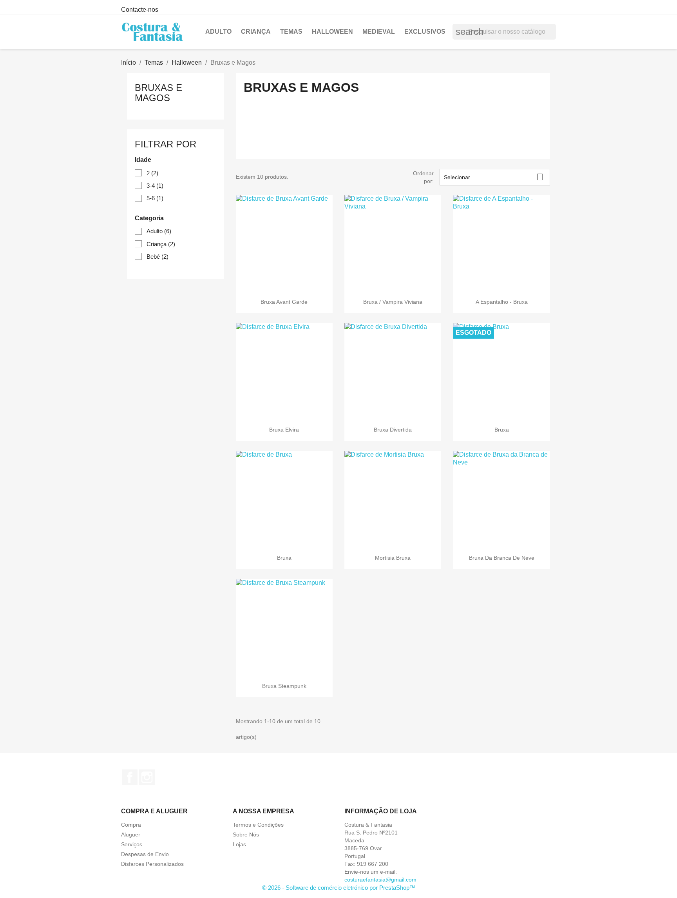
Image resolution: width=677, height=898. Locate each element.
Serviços (131, 844)
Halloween (332, 31)
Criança (256, 31)
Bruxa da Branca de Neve (501, 558)
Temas (291, 31)
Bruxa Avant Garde (284, 302)
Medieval (378, 31)
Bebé (157, 256)
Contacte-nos (139, 9)
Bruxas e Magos (158, 92)
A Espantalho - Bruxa (502, 302)
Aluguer (130, 834)
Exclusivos (424, 31)
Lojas (239, 844)
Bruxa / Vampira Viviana (392, 302)
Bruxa (501, 429)
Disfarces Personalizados (152, 864)
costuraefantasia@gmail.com (380, 879)
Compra (131, 825)
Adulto (218, 31)
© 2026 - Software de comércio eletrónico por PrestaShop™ (338, 887)
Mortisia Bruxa (393, 558)
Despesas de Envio (145, 854)
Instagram (147, 777)
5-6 (155, 198)
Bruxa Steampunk (284, 686)
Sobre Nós (246, 834)
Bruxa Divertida (393, 429)
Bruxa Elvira (284, 429)
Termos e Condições (258, 825)
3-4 (155, 185)
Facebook (130, 777)
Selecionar (493, 177)
